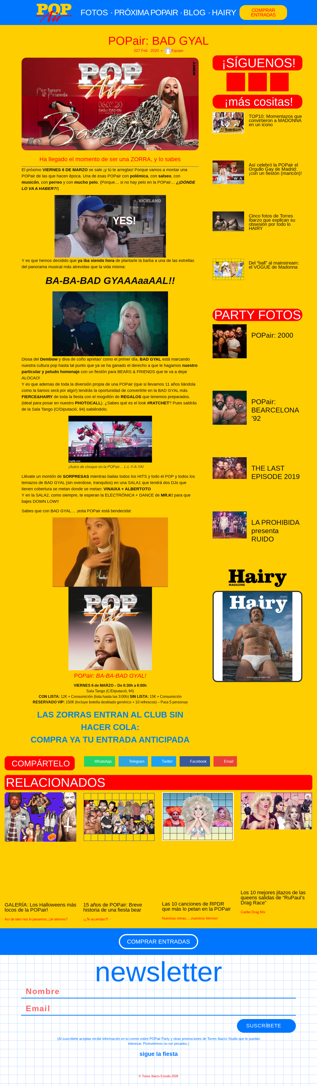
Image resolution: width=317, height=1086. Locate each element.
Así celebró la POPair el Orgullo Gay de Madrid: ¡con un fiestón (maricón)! (275, 169)
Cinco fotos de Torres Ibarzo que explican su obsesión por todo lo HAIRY (272, 222)
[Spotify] (175, 1065)
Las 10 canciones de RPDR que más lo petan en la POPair (196, 906)
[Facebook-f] (235, 82)
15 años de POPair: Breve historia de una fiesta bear (112, 907)
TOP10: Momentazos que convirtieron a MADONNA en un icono (275, 120)
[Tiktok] (279, 82)
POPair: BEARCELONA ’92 (275, 410)
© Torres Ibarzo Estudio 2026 (158, 1076)
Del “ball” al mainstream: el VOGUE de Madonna (274, 265)
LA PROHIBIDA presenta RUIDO (275, 531)
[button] (99, 761)
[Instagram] (257, 82)
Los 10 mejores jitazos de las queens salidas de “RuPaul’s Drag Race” (273, 898)
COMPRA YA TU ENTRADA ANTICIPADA (110, 739)
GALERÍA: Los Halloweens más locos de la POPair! (40, 907)
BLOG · (197, 12)
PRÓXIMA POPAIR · (148, 12)
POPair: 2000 (272, 335)
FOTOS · (97, 12)
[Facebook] (142, 1065)
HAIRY (224, 12)
